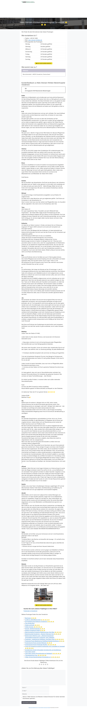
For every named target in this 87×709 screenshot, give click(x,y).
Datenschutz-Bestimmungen (33, 707)
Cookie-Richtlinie (41, 707)
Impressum (45, 707)
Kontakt (49, 707)
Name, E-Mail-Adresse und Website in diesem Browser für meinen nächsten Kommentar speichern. (44, 697)
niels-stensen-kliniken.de (35, 40)
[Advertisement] (43, 11)
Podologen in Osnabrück (30, 611)
